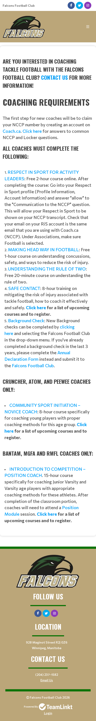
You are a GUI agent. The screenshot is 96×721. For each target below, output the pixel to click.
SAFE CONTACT (24, 288)
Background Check (26, 320)
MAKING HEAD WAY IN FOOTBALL (43, 249)
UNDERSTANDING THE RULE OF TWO (47, 268)
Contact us (54, 77)
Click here (32, 131)
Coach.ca (12, 131)
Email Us (46, 680)
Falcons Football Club (33, 365)
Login (48, 713)
